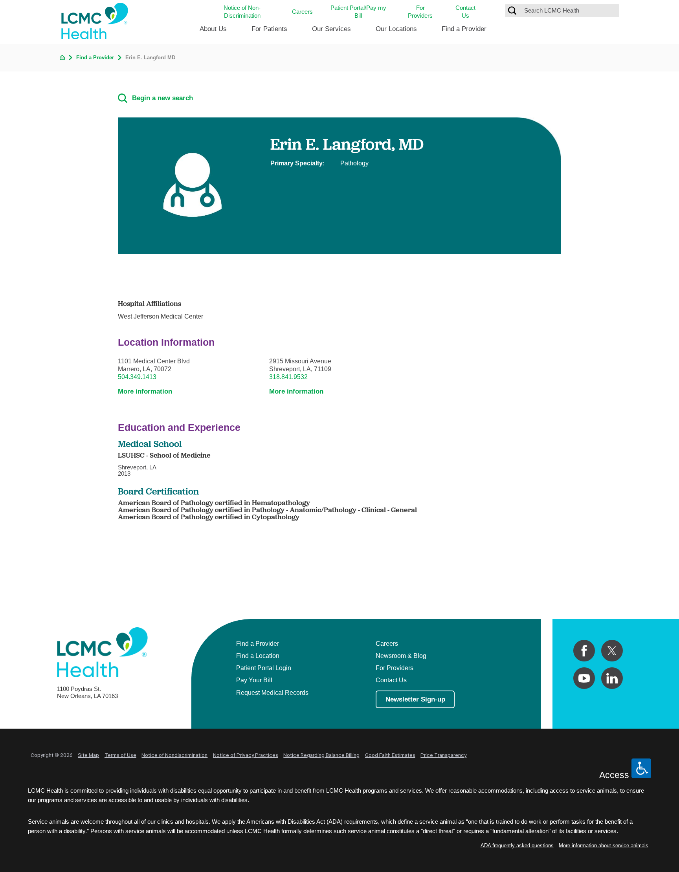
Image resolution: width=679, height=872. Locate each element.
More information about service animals (603, 845)
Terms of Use (120, 755)
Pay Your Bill (254, 679)
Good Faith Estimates (390, 755)
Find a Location (257, 655)
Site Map (88, 755)
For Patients (269, 29)
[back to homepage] (62, 57)
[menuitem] (213, 32)
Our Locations (396, 29)
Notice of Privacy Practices (245, 755)
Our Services (331, 29)
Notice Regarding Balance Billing (321, 755)
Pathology (354, 163)
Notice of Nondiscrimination (174, 755)
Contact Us (465, 11)
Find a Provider (464, 29)
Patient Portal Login (263, 667)
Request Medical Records (272, 692)
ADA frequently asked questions (517, 845)
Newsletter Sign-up (415, 699)
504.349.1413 (137, 376)
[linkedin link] (612, 678)
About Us (213, 29)
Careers (302, 11)
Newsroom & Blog (401, 655)
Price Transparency (443, 755)
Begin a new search (162, 98)
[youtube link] (584, 678)
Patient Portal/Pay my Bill (358, 11)
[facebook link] (584, 650)
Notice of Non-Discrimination (242, 11)
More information (145, 391)
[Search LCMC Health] (512, 10)
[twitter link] (612, 650)
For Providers (420, 11)
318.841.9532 (288, 376)
